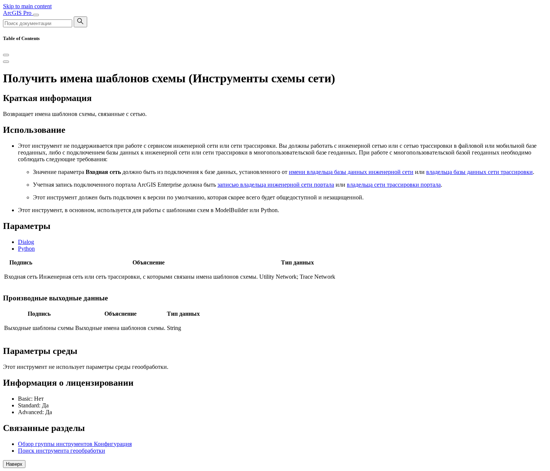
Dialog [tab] (26, 242)
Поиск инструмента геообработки (61, 450)
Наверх (14, 464)
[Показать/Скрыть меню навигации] (36, 15)
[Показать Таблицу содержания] (6, 62)
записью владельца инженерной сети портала (275, 184)
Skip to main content (27, 6)
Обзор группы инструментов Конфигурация (75, 444)
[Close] (6, 55)
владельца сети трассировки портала (394, 184)
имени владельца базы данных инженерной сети (351, 172)
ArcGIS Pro (18, 13)
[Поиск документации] (80, 21)
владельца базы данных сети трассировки (479, 172)
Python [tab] (26, 248)
